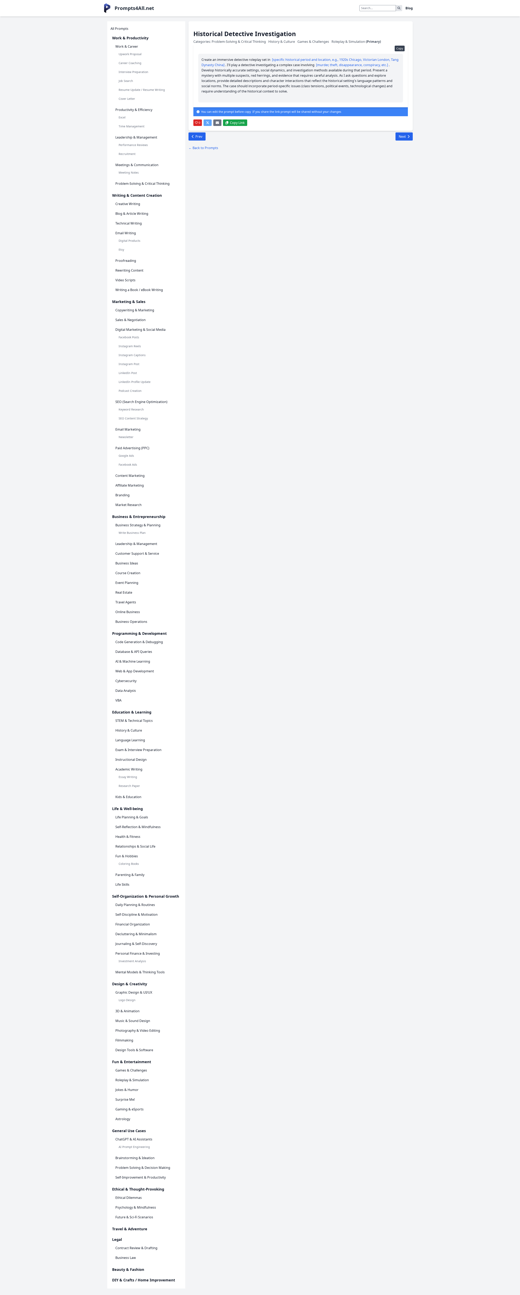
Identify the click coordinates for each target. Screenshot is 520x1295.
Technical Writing (128, 223)
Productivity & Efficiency (133, 109)
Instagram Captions (132, 355)
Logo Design (127, 1000)
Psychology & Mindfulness (135, 1207)
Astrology (122, 1119)
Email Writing (125, 233)
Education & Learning (131, 712)
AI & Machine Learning (132, 661)
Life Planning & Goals (131, 817)
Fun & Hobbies (126, 856)
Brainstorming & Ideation (135, 1158)
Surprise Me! (125, 1099)
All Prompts (119, 28)
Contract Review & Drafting (136, 1248)
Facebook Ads (128, 464)
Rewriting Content (129, 270)
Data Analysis (125, 690)
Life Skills (122, 884)
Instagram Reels (130, 346)
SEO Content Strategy (133, 418)
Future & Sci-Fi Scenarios (134, 1217)
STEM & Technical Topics (134, 720)
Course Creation (127, 573)
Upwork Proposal (130, 54)
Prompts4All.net (134, 8)
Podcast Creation (130, 391)
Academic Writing (128, 769)
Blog (409, 8)
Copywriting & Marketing (134, 310)
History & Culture (128, 730)
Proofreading (125, 260)
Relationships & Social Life (135, 846)
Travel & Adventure (129, 1228)
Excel (122, 117)
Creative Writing (127, 204)
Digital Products (129, 241)
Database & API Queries (133, 651)
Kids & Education (128, 797)
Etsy (121, 249)
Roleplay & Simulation (132, 1080)
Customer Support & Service (137, 553)
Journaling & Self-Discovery (136, 943)
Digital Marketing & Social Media (140, 329)
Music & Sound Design (132, 1021)
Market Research (128, 505)
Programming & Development (139, 633)
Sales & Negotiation (130, 320)
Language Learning (130, 740)
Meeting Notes (129, 172)
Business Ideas (126, 563)
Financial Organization (132, 924)
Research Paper (129, 786)
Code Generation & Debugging (139, 642)
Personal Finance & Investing (137, 953)
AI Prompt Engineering (134, 1147)
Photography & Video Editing (137, 1030)
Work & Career (126, 46)
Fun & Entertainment (131, 1061)
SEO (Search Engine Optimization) (141, 402)
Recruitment (127, 154)
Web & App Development (134, 671)
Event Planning (126, 582)
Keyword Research (131, 409)
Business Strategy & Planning (137, 525)
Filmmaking (124, 1040)
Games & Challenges (131, 1070)
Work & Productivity (130, 37)
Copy (399, 48)
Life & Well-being (127, 808)
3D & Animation (127, 1011)
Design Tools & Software (134, 1050)
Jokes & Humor (127, 1090)
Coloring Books (129, 864)
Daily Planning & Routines (135, 905)
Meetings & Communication (136, 165)
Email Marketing (128, 429)
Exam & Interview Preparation (138, 750)
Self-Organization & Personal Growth (145, 896)
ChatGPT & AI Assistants (133, 1139)
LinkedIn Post (128, 373)
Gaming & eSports (129, 1109)
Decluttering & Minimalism (136, 934)
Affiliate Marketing (129, 485)
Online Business (127, 612)
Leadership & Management (136, 137)
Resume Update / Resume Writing (142, 90)
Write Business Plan (132, 533)
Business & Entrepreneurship (138, 516)
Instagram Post (129, 364)
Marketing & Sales (128, 301)
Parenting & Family (129, 875)
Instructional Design (131, 759)
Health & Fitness (127, 836)
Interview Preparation (133, 72)
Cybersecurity (125, 681)
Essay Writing (128, 777)
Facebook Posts (129, 337)
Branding (122, 495)
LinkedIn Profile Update (135, 382)
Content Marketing (130, 475)
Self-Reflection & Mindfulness (138, 827)
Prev (198, 136)
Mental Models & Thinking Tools (140, 972)
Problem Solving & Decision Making (142, 1167)
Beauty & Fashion (128, 1269)
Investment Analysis (132, 961)
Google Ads (126, 456)
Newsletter (126, 437)
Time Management (131, 126)
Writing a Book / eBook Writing (139, 290)
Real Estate (123, 592)
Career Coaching (130, 63)
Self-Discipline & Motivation (136, 914)
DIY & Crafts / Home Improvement (143, 1280)
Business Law (125, 1257)
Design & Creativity (129, 983)
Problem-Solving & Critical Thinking (142, 183)
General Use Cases (129, 1130)
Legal (117, 1239)
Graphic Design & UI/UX (133, 992)
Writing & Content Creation (137, 195)
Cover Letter (127, 99)
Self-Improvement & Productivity (140, 1177)
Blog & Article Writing (131, 213)
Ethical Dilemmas (128, 1197)
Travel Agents (125, 602)
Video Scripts (125, 280)
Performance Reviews (133, 145)
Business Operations (131, 621)
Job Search (126, 81)
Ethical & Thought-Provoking (138, 1189)
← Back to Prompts (203, 148)
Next (402, 136)
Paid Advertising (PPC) (132, 448)
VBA (118, 700)
